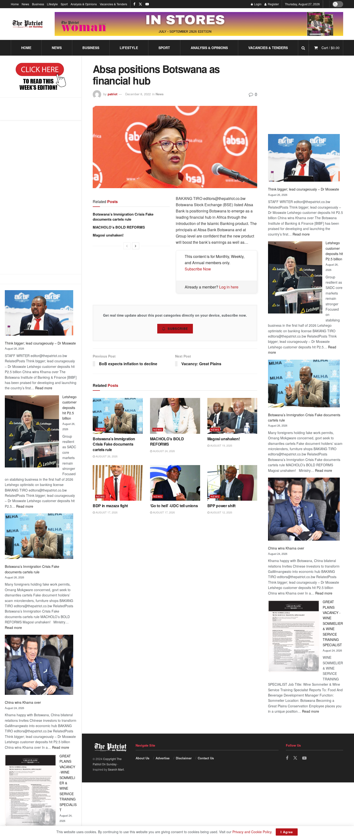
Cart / (330, 47)
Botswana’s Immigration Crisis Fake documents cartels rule (123, 216)
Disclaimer (184, 758)
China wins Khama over (23, 702)
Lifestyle (52, 4)
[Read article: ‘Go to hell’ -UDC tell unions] (175, 483)
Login (257, 4)
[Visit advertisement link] (199, 24)
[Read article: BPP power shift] (232, 483)
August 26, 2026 (106, 456)
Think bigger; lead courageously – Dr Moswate (40, 343)
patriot (112, 94)
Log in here (228, 287)
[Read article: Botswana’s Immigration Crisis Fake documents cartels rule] (118, 416)
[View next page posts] (135, 246)
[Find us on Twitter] (140, 4)
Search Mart (116, 769)
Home (15, 4)
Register (273, 4)
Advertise (163, 758)
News (25, 4)
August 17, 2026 (106, 512)
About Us (142, 758)
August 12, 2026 (221, 512)
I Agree (287, 832)
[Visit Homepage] (28, 24)
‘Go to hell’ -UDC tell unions (174, 505)
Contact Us (206, 758)
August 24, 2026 (163, 451)
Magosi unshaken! (108, 235)
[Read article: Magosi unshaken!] (232, 416)
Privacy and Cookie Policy (251, 831)
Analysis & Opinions (84, 4)
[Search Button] (303, 48)
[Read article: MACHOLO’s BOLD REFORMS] (175, 416)
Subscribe (178, 328)
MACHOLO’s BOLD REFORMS (119, 227)
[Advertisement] (41, 197)
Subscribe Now (198, 269)
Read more (43, 387)
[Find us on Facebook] (134, 4)
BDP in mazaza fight (110, 505)
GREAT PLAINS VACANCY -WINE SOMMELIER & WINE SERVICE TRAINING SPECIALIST (333, 623)
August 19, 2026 (221, 445)
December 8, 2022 (138, 94)
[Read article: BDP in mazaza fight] (118, 483)
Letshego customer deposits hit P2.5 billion (69, 407)
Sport (64, 4)
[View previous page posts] (127, 246)
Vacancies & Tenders (113, 4)
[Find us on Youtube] (147, 4)
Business (38, 4)
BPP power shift (221, 505)
